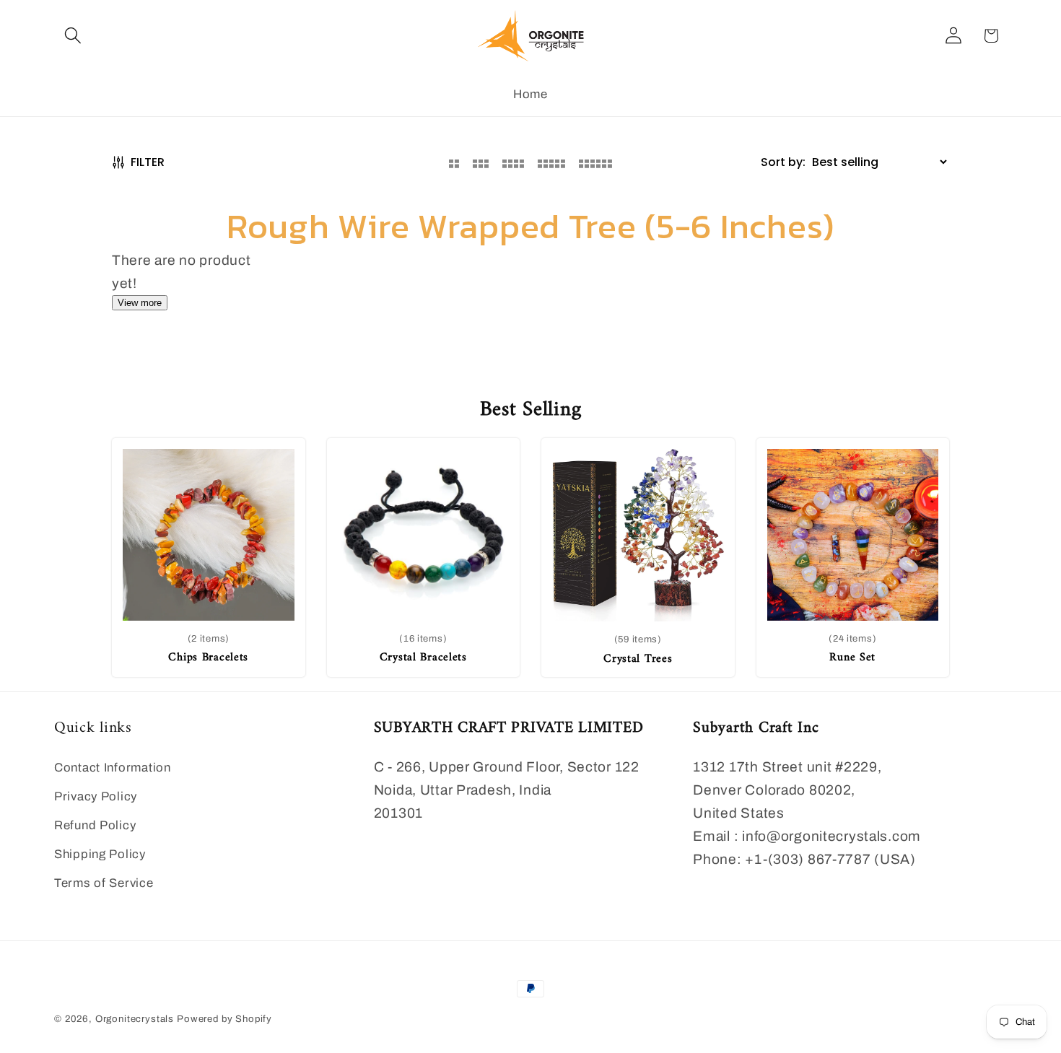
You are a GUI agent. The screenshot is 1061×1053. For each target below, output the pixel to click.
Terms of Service (104, 883)
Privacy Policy (95, 796)
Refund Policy (95, 825)
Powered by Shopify (224, 1018)
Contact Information (112, 767)
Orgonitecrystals (134, 1018)
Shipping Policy (100, 854)
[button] (73, 36)
